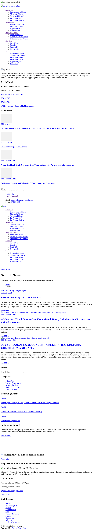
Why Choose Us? (16, 35)
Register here (5, 459)
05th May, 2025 (6, 124)
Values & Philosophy (17, 16)
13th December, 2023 (9, 160)
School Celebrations (13, 389)
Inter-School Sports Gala (10, 421)
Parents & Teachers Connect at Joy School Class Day (21, 412)
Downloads (14, 49)
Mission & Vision (16, 14)
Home (8, 285)
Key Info (9, 41)
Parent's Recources (17, 53)
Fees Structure (11, 510)
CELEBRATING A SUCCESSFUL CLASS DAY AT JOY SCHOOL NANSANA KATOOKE (37, 129)
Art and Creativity (12, 385)
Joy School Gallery (17, 20)
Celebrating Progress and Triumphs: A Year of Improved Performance (28, 183)
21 (3, 398)
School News (10, 381)
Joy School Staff (16, 18)
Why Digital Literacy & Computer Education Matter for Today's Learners (30, 403)
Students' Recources (17, 55)
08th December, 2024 (9, 340)
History (8, 503)
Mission (8, 508)
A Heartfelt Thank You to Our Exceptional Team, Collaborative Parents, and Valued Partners (37, 165)
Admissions (10, 22)
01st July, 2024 (6, 142)
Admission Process (17, 24)
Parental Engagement (13, 383)
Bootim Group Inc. (19, 528)
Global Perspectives (13, 387)
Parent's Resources (12, 514)
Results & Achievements (19, 37)
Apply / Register (16, 62)
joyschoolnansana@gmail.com (12, 94)
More (7, 51)
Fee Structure (15, 31)
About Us (9, 10)
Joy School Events (17, 59)
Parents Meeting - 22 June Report (14, 147)
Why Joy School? (12, 33)
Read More (5, 310)
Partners (8, 516)
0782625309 (5, 98)
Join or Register (11, 506)
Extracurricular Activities (19, 39)
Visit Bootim (6, 436)
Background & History (18, 12)
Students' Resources (13, 522)
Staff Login (14, 64)
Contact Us (14, 47)
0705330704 (5, 102)
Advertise (9, 520)
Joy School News (16, 57)
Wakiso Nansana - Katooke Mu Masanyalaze (17, 106)
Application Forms (17, 28)
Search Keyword (12, 196)
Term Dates (14, 43)
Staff (7, 512)
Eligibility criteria (16, 26)
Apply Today (6, 269)
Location (13, 45)
